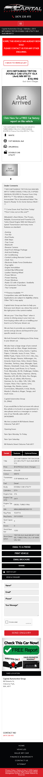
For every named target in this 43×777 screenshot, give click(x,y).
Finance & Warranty (21, 757)
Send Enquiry (21, 633)
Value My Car (21, 753)
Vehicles (27, 29)
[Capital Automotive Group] (21, 8)
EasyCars (21, 775)
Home (22, 746)
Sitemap (21, 764)
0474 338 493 (23, 17)
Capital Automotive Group (12, 29)
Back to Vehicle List (16, 63)
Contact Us (21, 761)
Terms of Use (22, 770)
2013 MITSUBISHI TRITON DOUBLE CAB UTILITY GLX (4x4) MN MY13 (20, 31)
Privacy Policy (10, 770)
